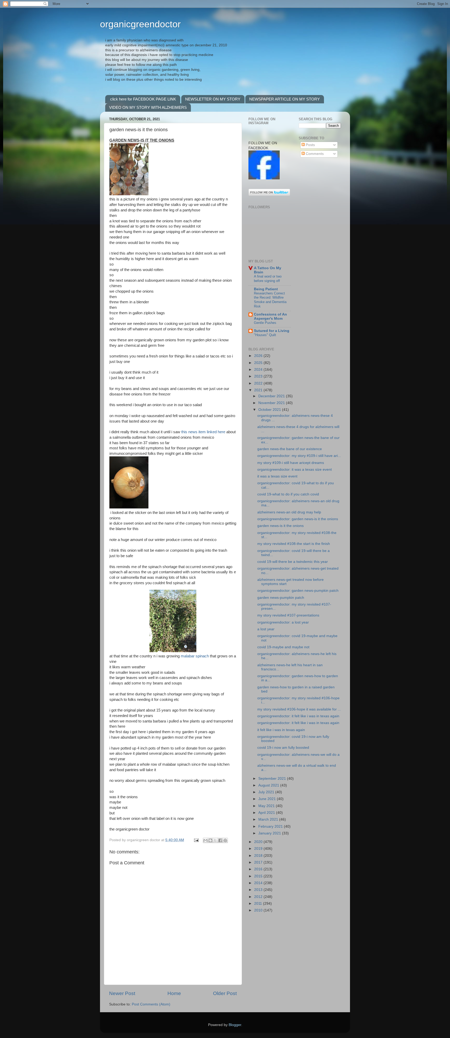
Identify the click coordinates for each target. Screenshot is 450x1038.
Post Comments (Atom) (151, 1004)
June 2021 (267, 799)
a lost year (265, 629)
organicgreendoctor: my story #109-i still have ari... (299, 456)
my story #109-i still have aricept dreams (290, 463)
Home (174, 993)
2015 (259, 876)
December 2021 (272, 396)
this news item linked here (203, 432)
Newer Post (122, 993)
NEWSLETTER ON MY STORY (212, 99)
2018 (259, 856)
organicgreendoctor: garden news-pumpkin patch (298, 591)
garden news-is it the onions (280, 526)
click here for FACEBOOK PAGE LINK (143, 99)
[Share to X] (215, 840)
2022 (259, 383)
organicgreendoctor (140, 24)
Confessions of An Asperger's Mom (270, 316)
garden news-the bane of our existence (289, 449)
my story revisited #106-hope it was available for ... (299, 709)
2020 (259, 842)
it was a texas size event (277, 476)
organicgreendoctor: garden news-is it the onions (297, 519)
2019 (259, 849)
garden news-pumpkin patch (280, 598)
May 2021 (267, 806)
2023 (259, 376)
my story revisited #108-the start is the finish (293, 544)
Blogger (235, 1025)
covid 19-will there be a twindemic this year (292, 562)
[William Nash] (264, 178)
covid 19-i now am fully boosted (283, 748)
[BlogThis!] (210, 840)
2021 (259, 390)
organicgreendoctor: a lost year (283, 622)
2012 (259, 897)
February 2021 (271, 826)
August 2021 (269, 785)
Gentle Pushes (265, 323)
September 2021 (272, 779)
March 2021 (268, 819)
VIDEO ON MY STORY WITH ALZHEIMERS (148, 107)
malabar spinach (195, 656)
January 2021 (270, 833)
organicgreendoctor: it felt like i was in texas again (298, 716)
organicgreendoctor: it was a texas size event (294, 469)
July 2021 (266, 792)
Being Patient (266, 289)
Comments (314, 154)
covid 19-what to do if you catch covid (288, 494)
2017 (259, 862)
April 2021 (267, 813)
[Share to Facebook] (220, 840)
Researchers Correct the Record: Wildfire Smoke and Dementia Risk (270, 299)
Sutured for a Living (271, 331)
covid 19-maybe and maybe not (283, 647)
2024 (259, 370)
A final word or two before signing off (268, 278)
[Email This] (205, 840)
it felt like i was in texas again (281, 730)
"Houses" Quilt (265, 335)
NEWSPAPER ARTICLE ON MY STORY (284, 99)
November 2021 (272, 403)
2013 (259, 890)
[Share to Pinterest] (225, 840)
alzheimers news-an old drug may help (289, 512)
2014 (259, 883)
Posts (310, 145)
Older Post (225, 993)
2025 (259, 363)
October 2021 (270, 410)
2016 (259, 869)
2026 (259, 356)
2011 (258, 903)
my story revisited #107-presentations (288, 615)
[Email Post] (196, 840)
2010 (259, 910)
